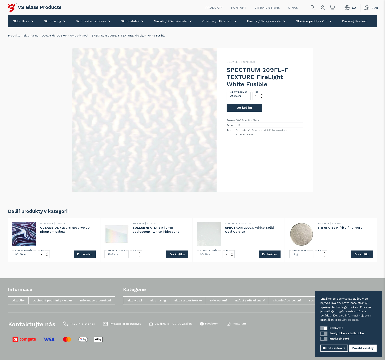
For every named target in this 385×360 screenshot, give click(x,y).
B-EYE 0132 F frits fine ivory (339, 227)
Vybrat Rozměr (238, 92)
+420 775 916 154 (82, 323)
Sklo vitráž (21, 21)
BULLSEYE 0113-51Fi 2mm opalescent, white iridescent (156, 229)
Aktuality (18, 300)
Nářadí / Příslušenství (171, 21)
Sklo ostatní (130, 21)
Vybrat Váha (299, 250)
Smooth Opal (79, 35)
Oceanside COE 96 (54, 35)
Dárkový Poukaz (354, 21)
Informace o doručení (95, 300)
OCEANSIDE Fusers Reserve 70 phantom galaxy (65, 229)
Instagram (239, 323)
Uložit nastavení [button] (334, 348)
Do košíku (244, 108)
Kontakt (238, 7)
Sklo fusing (52, 21)
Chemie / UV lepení (217, 21)
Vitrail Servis (267, 7)
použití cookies (348, 319)
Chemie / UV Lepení (287, 300)
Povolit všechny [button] (363, 348)
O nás (293, 7)
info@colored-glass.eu (125, 323)
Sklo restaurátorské (91, 21)
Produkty (214, 7)
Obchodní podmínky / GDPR (52, 300)
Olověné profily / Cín (311, 21)
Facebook (211, 323)
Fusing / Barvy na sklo (264, 21)
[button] (323, 328)
